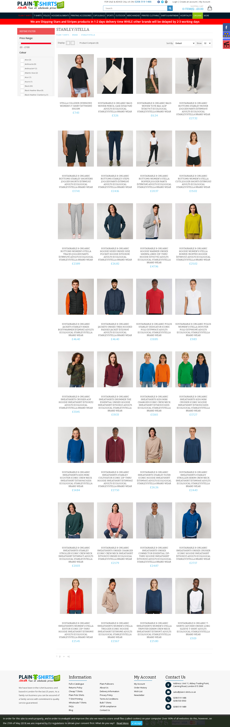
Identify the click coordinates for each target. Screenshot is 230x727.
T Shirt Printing (75, 698)
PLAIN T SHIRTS (62, 35)
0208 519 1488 (179, 697)
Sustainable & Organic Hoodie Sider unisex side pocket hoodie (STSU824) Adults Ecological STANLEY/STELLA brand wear (115, 254)
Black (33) (29, 86)
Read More (123, 723)
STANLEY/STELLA (88, 35)
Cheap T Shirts (76, 691)
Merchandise (133, 15)
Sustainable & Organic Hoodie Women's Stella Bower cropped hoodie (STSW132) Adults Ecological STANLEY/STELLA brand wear (193, 254)
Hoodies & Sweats (60, 15)
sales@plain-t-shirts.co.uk (184, 692)
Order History (140, 687)
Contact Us (105, 710)
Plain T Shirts (25, 15)
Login (175, 1)
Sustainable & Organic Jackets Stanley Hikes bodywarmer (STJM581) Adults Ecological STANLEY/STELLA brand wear (76, 330)
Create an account (188, 1)
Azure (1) (28, 81)
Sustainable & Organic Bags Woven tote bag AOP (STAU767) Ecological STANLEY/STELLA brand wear (154, 107)
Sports (110, 15)
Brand (75, 35)
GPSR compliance (108, 706)
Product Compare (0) (89, 43)
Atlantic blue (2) (31, 73)
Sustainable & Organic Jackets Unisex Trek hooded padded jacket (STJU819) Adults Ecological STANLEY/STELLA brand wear (115, 330)
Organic (198, 15)
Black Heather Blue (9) (34, 90)
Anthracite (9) (30, 64)
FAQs (71, 706)
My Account (139, 683)
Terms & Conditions (109, 698)
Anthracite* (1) (31, 68)
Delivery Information (109, 691)
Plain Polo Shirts (76, 695)
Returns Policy (75, 687)
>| (68, 656)
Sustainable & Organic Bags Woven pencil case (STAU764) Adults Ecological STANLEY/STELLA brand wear (115, 107)
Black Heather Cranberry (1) (36, 95)
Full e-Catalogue (76, 683)
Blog (71, 710)
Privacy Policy (106, 695)
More (206, 15)
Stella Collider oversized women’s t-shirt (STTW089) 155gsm (76, 106)
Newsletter (139, 695)
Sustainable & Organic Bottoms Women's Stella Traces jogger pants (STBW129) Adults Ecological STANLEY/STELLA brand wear (76, 254)
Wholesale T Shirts (78, 702)
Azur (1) (28, 77)
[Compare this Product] (90, 96)
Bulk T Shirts (105, 702)
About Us (104, 687)
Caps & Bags (99, 15)
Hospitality (186, 15)
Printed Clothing (150, 15)
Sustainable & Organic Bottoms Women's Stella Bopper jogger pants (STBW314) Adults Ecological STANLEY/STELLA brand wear (154, 182)
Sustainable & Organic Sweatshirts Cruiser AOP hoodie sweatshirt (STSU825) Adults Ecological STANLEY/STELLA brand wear (76, 402)
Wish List (138, 691)
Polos (46, 15)
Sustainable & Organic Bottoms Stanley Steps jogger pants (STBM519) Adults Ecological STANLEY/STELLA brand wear (115, 182)
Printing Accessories (81, 15)
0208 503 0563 (179, 700)
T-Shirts (38, 15)
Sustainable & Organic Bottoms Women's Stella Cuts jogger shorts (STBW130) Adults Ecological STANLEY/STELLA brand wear (193, 182)
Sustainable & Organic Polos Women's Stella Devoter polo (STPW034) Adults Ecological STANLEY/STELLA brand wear (193, 330)
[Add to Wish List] (85, 96)
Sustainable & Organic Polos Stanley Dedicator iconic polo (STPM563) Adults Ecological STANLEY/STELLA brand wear (154, 330)
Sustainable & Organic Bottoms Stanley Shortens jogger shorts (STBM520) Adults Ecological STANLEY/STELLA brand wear (76, 182)
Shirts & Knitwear (169, 15)
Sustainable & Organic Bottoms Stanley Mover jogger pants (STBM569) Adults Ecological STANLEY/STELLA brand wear (193, 109)
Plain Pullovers (107, 683)
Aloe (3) (28, 60)
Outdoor (120, 15)
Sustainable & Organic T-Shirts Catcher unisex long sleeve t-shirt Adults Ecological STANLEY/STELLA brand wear (193, 629)
